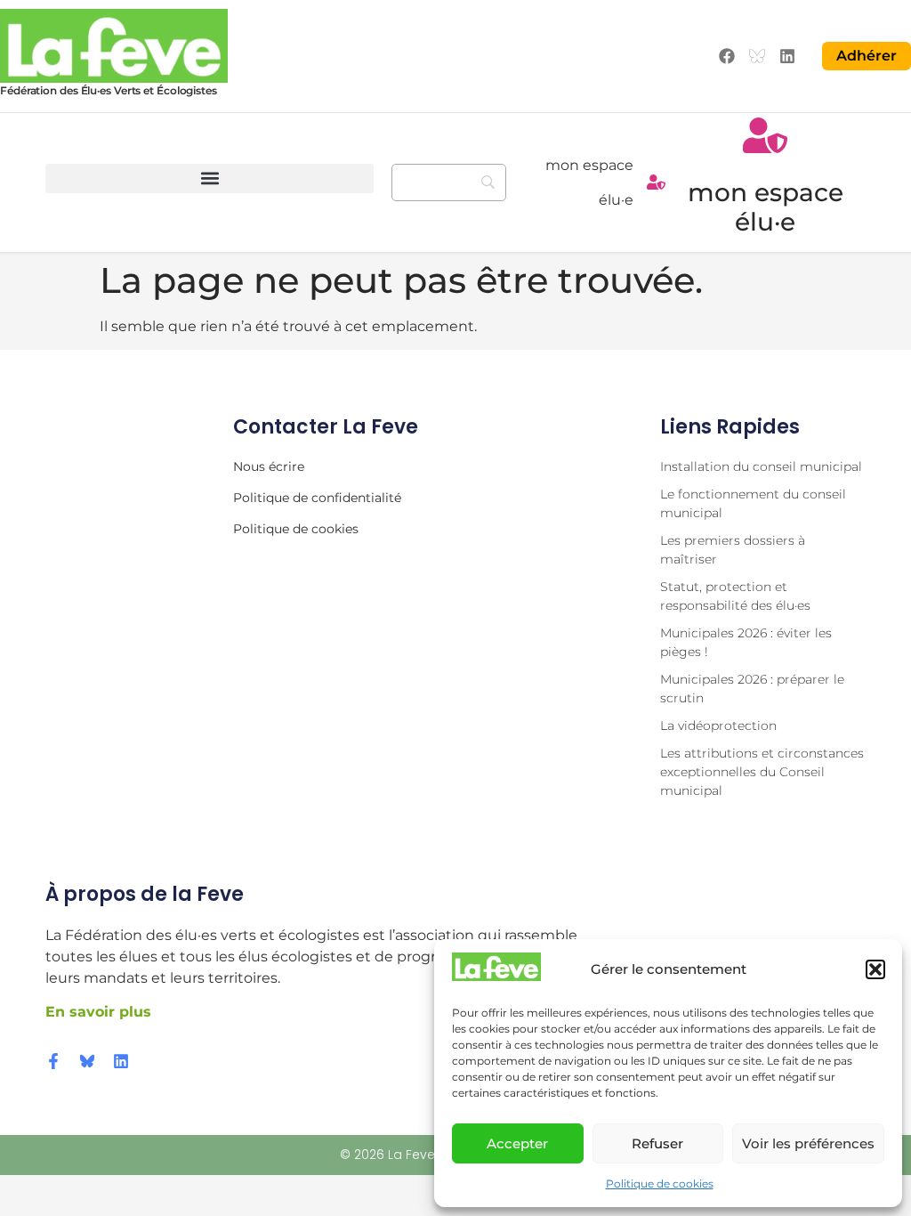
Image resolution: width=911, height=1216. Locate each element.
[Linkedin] (787, 56)
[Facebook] (727, 56)
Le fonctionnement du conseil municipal (753, 503)
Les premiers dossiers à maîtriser (732, 549)
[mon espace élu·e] (656, 182)
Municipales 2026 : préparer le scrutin (752, 688)
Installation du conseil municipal (761, 466)
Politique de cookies (659, 1183)
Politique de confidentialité (317, 498)
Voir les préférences (808, 1143)
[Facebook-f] (53, 1061)
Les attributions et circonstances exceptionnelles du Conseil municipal (762, 772)
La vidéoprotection (718, 725)
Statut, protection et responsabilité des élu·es (735, 596)
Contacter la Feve (325, 427)
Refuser (657, 1143)
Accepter (517, 1143)
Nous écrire (268, 466)
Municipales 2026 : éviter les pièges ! (746, 642)
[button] (875, 969)
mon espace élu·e (765, 207)
